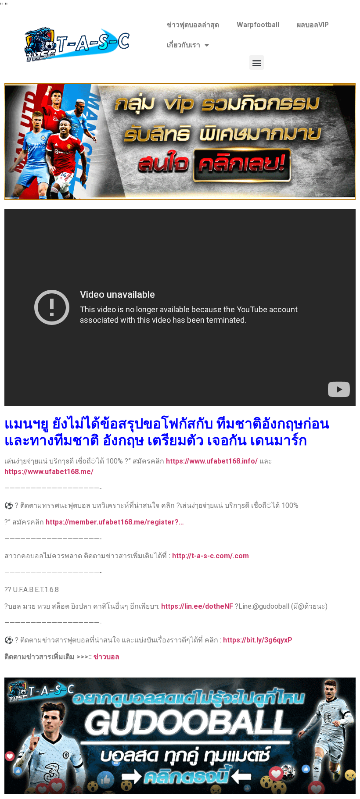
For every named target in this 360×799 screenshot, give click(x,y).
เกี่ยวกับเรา (183, 45)
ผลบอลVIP (313, 25)
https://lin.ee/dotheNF (197, 606)
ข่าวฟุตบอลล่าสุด (193, 25)
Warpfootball (258, 25)
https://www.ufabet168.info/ (212, 461)
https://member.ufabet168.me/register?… (115, 522)
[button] (256, 62)
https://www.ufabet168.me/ (49, 471)
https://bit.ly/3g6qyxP (257, 640)
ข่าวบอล (106, 657)
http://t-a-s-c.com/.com (210, 556)
